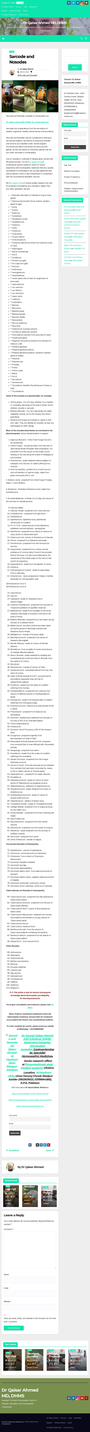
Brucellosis (14, 1150)
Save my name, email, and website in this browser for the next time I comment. (30, 1320)
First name (13, 1115)
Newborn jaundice (72, 171)
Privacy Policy (23, 15)
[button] (81, 38)
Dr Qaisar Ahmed (7, 7)
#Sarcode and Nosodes (27, 75)
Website (7, 1301)
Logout (25, 11)
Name (6, 1274)
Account (18, 7)
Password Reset (15, 11)
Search (75, 67)
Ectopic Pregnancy (49, 1192)
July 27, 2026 (78, 1360)
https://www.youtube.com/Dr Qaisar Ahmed (30, 1094)
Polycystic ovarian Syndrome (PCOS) (72, 225)
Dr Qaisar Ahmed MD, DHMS (45, 23)
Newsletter (33, 7)
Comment (8, 1229)
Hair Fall (10, 1189)
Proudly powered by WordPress (13, 1422)
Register (4, 11)
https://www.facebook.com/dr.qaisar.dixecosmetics (30, 1100)
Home (12, 51)
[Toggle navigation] (86, 38)
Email (11, 1123)
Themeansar (6, 1424)
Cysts (48, 1150)
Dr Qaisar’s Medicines (9, 15)
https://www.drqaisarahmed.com (30, 1106)
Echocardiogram (71, 183)
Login (25, 7)
